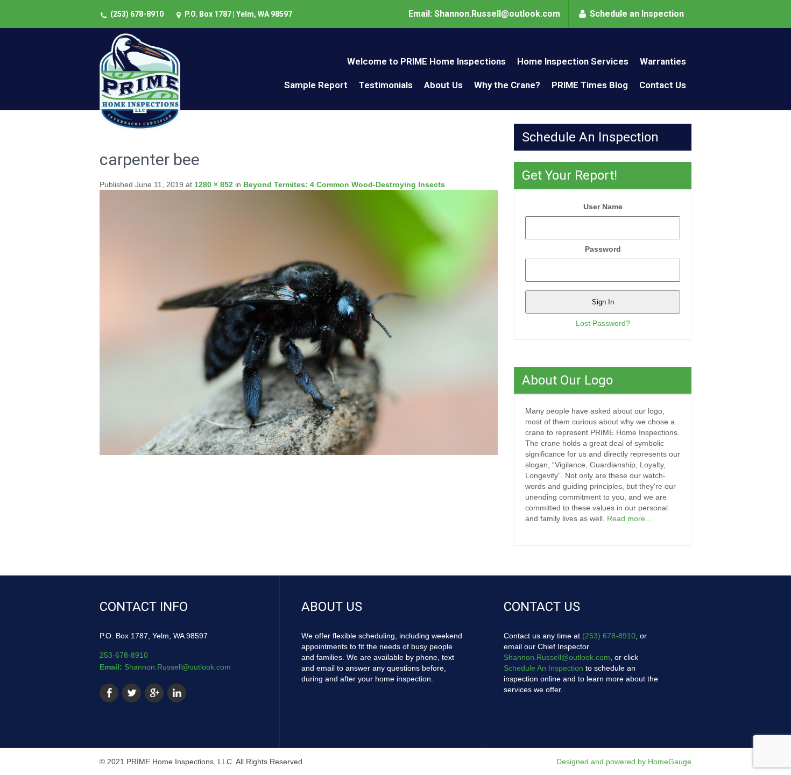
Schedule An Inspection (543, 668)
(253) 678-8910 (137, 14)
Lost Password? (603, 323)
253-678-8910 (124, 655)
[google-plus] (154, 693)
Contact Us (662, 85)
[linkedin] (176, 693)
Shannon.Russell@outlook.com (177, 667)
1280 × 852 (213, 184)
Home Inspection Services (572, 61)
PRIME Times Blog (590, 85)
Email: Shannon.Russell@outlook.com (484, 14)
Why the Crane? (507, 85)
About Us (443, 85)
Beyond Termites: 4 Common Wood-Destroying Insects (344, 184)
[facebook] (109, 693)
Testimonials (386, 85)
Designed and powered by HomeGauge (623, 761)
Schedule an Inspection (637, 14)
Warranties (663, 61)
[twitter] (131, 693)
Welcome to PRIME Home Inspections (426, 61)
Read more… (630, 518)
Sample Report (316, 85)
